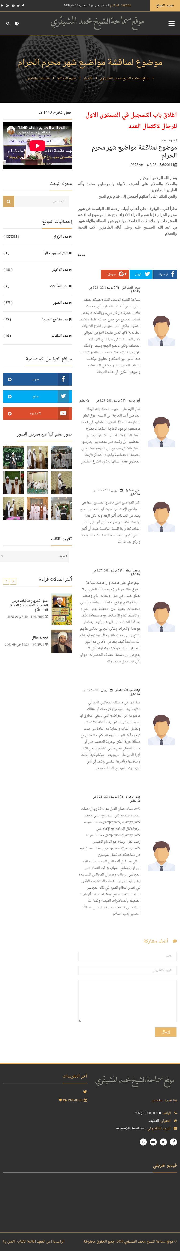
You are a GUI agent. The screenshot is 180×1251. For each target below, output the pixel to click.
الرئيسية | (57, 1242)
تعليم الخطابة (66, 78)
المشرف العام (169, 140)
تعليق (133, 291)
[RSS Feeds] (2, 5)
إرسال (166, 1032)
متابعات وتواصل (38, 78)
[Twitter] (18, 5)
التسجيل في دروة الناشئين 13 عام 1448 (97, 6)
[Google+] (7, 5)
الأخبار (88, 78)
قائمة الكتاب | (24, 1242)
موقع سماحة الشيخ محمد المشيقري (124, 78)
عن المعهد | (42, 1242)
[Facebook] (23, 5)
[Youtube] (13, 5)
